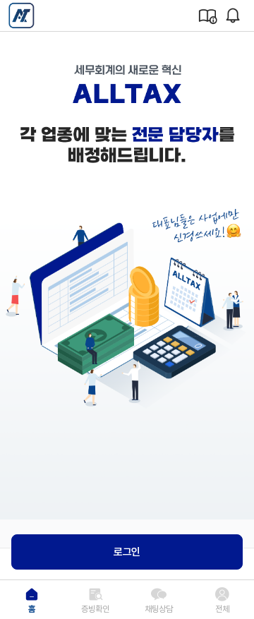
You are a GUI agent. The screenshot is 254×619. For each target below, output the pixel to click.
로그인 (127, 552)
